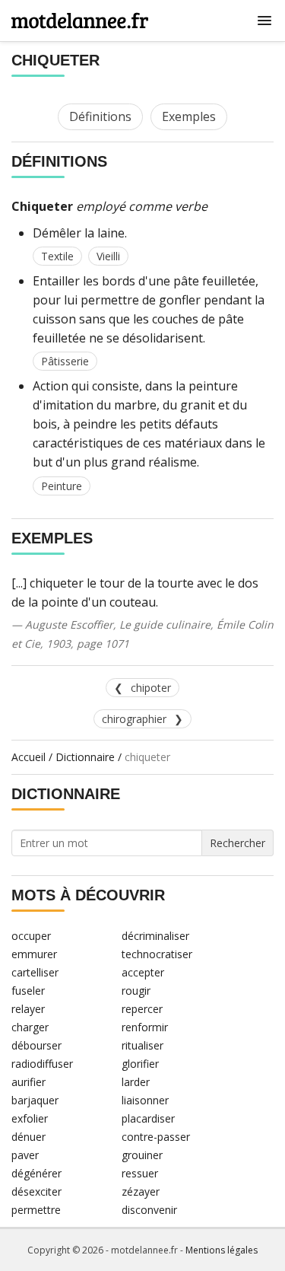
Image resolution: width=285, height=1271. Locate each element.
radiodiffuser (42, 1063)
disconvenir (149, 1210)
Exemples (189, 116)
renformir (145, 1027)
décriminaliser (155, 936)
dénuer (28, 1136)
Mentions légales (221, 1250)
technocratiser (157, 954)
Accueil (28, 757)
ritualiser (142, 1045)
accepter (143, 972)
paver (25, 1155)
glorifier (140, 1063)
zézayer (141, 1191)
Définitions (100, 116)
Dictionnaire (85, 757)
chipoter (151, 687)
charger (30, 1027)
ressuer (140, 1173)
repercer (142, 1009)
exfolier (29, 1118)
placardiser (148, 1118)
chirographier (134, 719)
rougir (136, 990)
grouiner (142, 1155)
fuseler (28, 990)
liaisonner (145, 1100)
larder (136, 1082)
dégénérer (36, 1173)
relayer (28, 1009)
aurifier (28, 1082)
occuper (31, 936)
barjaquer (35, 1100)
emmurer (34, 954)
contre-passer (156, 1136)
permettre (36, 1210)
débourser (36, 1045)
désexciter (36, 1191)
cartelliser (35, 972)
